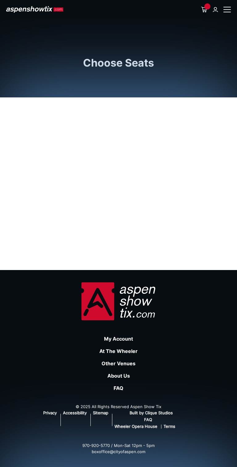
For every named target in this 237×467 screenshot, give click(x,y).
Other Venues (118, 363)
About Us (118, 376)
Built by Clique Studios (151, 412)
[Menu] (227, 9)
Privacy (50, 412)
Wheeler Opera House (135, 426)
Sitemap (100, 412)
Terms (169, 426)
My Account (118, 339)
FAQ (118, 388)
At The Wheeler (118, 351)
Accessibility (75, 412)
